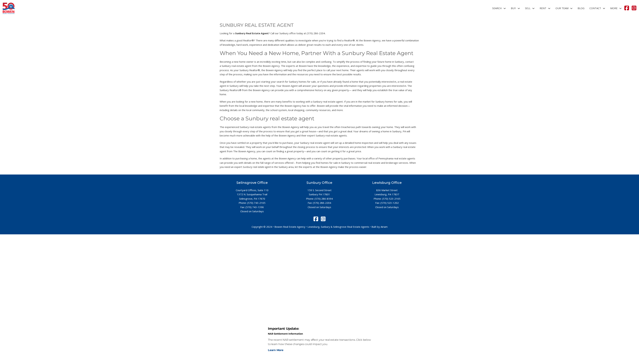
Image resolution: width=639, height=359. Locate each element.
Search (497, 8)
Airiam (384, 226)
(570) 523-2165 (391, 198)
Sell (528, 8)
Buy (513, 8)
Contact (595, 8)
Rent (543, 8)
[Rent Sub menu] (549, 8)
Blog (581, 8)
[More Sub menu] (620, 8)
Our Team (561, 8)
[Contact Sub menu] (604, 8)
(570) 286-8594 (324, 198)
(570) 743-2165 (256, 202)
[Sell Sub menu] (533, 8)
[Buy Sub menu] (519, 8)
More (614, 8)
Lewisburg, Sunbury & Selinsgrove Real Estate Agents (338, 226)
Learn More (275, 350)
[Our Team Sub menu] (571, 8)
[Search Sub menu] (504, 8)
